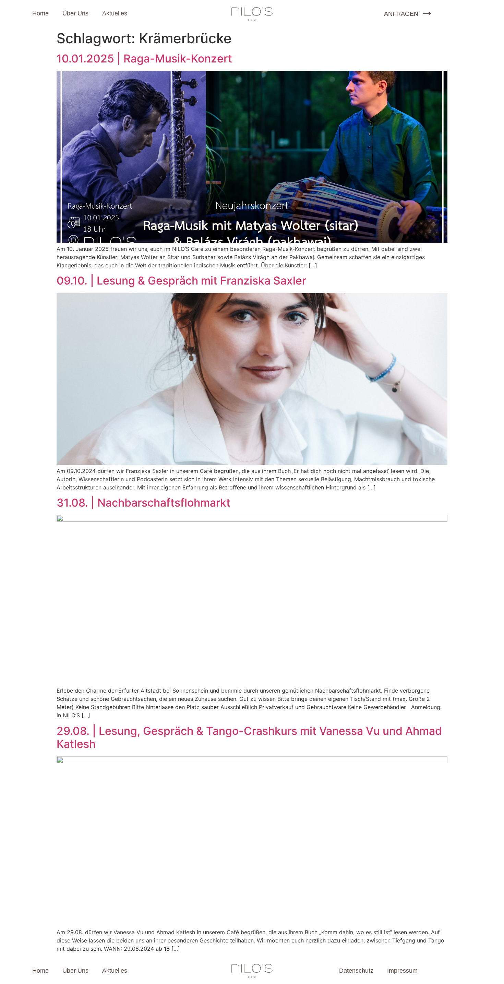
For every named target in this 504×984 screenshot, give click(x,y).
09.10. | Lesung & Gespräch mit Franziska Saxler (181, 280)
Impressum (402, 970)
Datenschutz (356, 970)
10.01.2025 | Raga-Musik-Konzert (144, 58)
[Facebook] (340, 13)
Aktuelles (114, 13)
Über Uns (75, 13)
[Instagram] (358, 13)
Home (40, 13)
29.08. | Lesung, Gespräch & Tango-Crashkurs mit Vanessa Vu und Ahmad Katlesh (249, 737)
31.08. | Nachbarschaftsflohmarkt (143, 502)
